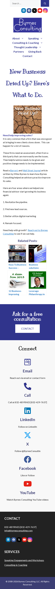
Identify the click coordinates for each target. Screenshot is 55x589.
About (16, 38)
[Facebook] (29, 10)
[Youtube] (40, 10)
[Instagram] (45, 10)
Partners (18, 51)
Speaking (33, 38)
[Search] (45, 3)
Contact (27, 56)
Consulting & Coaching (25, 42)
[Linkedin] (23, 10)
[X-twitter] (34, 10)
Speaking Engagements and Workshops (24, 560)
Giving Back (35, 51)
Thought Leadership (25, 47)
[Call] (27, 386)
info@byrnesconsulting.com (18, 530)
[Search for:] (25, 3)
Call (27, 395)
